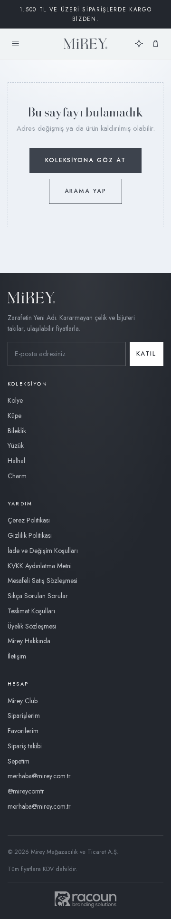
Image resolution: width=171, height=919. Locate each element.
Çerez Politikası (29, 520)
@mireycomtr (26, 791)
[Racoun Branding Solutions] (85, 899)
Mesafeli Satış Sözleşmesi (42, 580)
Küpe (14, 415)
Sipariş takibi (25, 746)
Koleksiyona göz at (85, 160)
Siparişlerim (24, 715)
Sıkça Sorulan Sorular (38, 595)
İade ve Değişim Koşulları (43, 550)
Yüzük (16, 445)
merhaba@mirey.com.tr (39, 776)
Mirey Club (23, 701)
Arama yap (86, 191)
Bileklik (17, 430)
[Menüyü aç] (15, 44)
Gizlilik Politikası (30, 535)
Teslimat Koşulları (31, 611)
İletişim (17, 656)
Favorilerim (23, 730)
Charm (17, 476)
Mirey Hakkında (29, 641)
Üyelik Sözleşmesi (32, 626)
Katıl (146, 353)
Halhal (16, 460)
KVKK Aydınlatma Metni (40, 566)
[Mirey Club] (139, 44)
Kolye (15, 400)
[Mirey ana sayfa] (85, 44)
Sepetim (18, 761)
